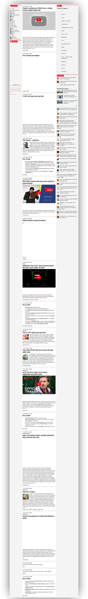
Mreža (34, 319)
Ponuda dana (14, 26)
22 (18, 90)
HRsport (13, 33)
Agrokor (24, 509)
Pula (28, 344)
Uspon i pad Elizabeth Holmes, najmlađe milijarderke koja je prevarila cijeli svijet (38, 436)
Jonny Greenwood (26, 299)
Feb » (15, 94)
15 (18, 88)
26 (13, 91)
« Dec (11, 94)
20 (15, 90)
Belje (27, 509)
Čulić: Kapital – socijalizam (31, 140)
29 (18, 91)
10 (10, 88)
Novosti (37, 151)
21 (17, 90)
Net (12, 17)
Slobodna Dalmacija (16, 14)
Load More (67, 221)
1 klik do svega (15, 29)
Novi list (13, 23)
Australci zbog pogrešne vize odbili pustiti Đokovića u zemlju (38, 517)
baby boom (25, 344)
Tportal (13, 16)
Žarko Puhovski (25, 50)
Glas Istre (45, 342)
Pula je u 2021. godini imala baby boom (34, 332)
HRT (32, 172)
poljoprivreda (35, 509)
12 (13, 88)
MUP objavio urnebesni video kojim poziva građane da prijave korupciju (38, 182)
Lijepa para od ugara (29, 491)
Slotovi (13, 36)
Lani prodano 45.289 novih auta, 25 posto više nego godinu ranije (38, 351)
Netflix (24, 410)
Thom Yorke (36, 299)
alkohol (24, 573)
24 (10, 91)
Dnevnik (13, 20)
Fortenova (30, 509)
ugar (42, 509)
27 (15, 91)
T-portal (32, 314)
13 (15, 88)
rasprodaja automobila (26, 365)
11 (12, 88)
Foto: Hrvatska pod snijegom (31, 55)
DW (31, 587)
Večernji (13, 13)
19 (13, 90)
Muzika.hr (45, 297)
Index (13, 19)
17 (10, 90)
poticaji (39, 509)
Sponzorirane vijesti (16, 31)
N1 (54, 164)
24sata (13, 22)
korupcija (24, 215)
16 (20, 88)
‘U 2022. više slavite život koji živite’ (33, 96)
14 (17, 88)
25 (12, 91)
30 (20, 91)
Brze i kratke (26, 159)
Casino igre (14, 37)
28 (17, 91)
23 (20, 90)
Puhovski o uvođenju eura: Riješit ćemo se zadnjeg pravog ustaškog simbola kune (37, 9)
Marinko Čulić (25, 153)
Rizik (13, 34)
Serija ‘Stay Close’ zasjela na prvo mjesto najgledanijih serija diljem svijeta (35, 373)
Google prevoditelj (15, 10)
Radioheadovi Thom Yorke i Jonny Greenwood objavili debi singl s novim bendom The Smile (38, 266)
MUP (27, 215)
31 (10, 92)
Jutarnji (13, 11)
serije (27, 410)
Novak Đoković (25, 559)
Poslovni (51, 162)
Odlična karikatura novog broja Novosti (34, 220)
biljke (23, 566)
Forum (13, 8)
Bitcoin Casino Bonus (16, 39)
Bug (12, 28)
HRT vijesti (14, 25)
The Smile (31, 299)
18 (12, 90)
